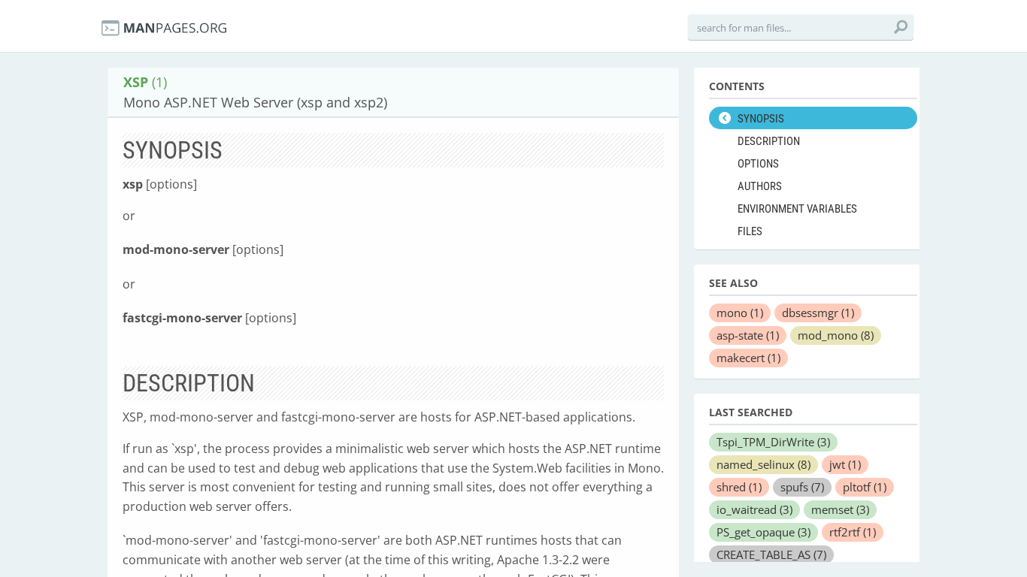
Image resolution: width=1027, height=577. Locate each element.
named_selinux (763, 464)
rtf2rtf (852, 531)
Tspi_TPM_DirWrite (773, 441)
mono (739, 312)
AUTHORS (760, 186)
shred (739, 486)
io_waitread (754, 509)
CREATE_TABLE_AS (771, 554)
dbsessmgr (818, 312)
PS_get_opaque (763, 531)
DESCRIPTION (769, 141)
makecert (748, 357)
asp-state (747, 335)
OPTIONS (758, 164)
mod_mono (836, 335)
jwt (845, 464)
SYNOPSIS (761, 118)
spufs (802, 486)
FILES (750, 231)
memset (840, 509)
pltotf (864, 486)
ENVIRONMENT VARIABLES (797, 209)
